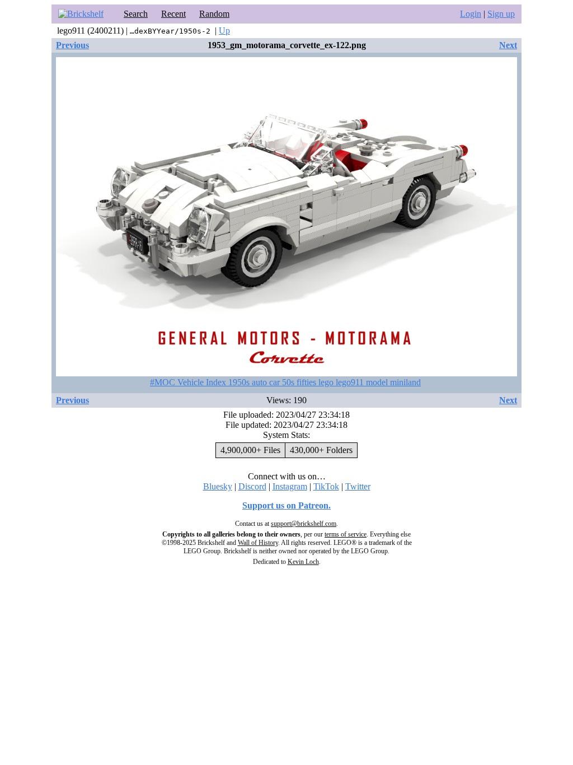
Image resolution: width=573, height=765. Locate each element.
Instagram (290, 486)
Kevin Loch (303, 562)
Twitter (357, 486)
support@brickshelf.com (303, 524)
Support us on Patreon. (286, 505)
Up (224, 30)
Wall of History (258, 543)
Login (470, 13)
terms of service (346, 534)
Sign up (501, 13)
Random (214, 13)
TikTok (326, 486)
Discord (252, 486)
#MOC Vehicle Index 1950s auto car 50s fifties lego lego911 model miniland (285, 382)
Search (136, 13)
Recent (173, 13)
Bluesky (217, 486)
